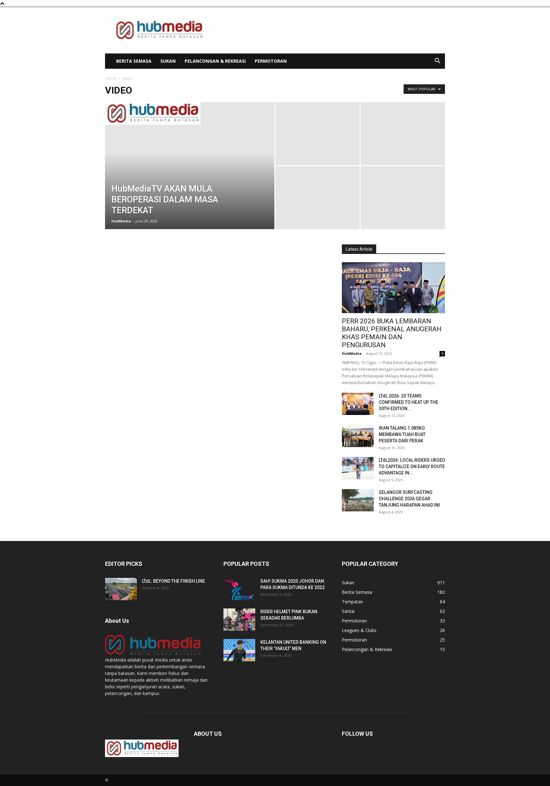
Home (110, 78)
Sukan (168, 61)
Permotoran (271, 61)
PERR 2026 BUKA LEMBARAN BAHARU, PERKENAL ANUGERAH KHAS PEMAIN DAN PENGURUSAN (391, 333)
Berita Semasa (134, 61)
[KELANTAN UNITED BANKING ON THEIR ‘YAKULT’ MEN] (239, 650)
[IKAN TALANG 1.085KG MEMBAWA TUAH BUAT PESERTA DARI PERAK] (358, 436)
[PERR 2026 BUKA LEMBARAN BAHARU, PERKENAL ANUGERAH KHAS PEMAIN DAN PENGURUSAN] (393, 287)
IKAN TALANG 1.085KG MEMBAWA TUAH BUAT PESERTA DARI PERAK (402, 434)
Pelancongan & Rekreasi (215, 61)
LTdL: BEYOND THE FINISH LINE (173, 581)
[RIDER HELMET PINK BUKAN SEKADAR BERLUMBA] (239, 619)
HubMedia (121, 221)
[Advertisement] (329, 30)
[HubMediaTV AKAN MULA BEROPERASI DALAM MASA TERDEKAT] (189, 113)
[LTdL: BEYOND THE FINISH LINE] (121, 589)
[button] (437, 62)
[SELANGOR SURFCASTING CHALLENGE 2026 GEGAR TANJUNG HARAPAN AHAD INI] (358, 500)
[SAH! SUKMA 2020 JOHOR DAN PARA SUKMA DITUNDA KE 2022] (239, 589)
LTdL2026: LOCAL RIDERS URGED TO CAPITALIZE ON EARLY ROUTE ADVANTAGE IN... (412, 466)
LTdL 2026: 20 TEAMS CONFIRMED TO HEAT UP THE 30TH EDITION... (408, 402)
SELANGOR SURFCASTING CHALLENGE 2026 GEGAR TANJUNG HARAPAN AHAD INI (409, 499)
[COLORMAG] (153, 653)
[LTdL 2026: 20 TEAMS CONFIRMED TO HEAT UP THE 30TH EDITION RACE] (358, 404)
